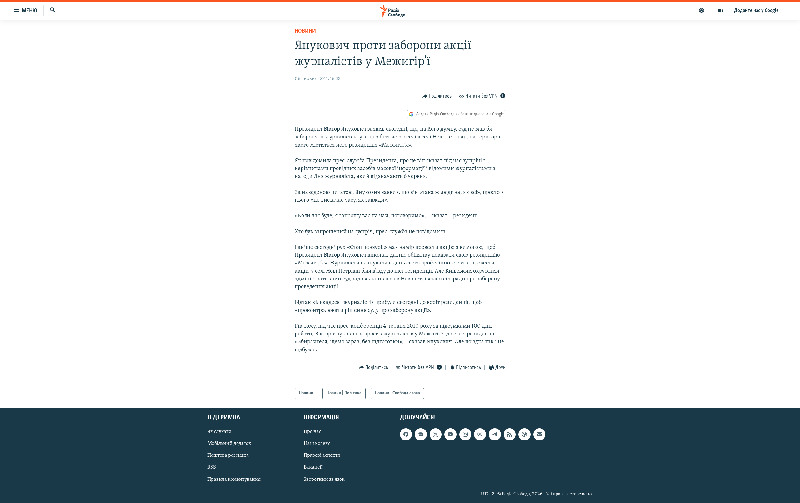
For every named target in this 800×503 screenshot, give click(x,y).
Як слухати (220, 431)
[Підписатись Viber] (480, 434)
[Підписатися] (539, 434)
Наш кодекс (317, 443)
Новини (305, 31)
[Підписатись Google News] (421, 434)
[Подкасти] (701, 10)
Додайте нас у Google (756, 10)
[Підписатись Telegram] (495, 434)
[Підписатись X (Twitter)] (436, 434)
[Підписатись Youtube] (450, 434)
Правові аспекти (322, 455)
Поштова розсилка (228, 455)
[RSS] (510, 434)
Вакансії (313, 467)
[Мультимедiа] (720, 10)
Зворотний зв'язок (324, 479)
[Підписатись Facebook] (406, 434)
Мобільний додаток (229, 443)
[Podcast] (524, 434)
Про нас (312, 431)
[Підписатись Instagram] (465, 434)
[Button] (437, 96)
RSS (212, 467)
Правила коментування (234, 479)
